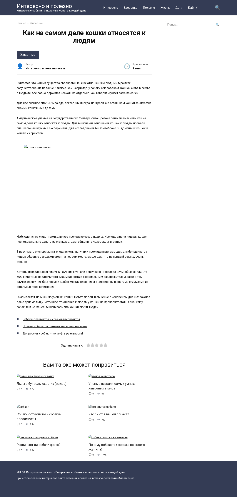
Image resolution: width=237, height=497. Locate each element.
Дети (178, 7)
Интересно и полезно (44, 6)
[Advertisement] (192, 59)
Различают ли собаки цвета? (38, 445)
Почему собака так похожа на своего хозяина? (55, 326)
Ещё (191, 7)
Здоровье (130, 7)
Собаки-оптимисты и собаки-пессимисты (51, 319)
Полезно (149, 7)
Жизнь (165, 7)
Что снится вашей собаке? (109, 414)
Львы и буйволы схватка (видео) (41, 384)
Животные (27, 54)
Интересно (110, 7)
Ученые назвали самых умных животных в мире (112, 386)
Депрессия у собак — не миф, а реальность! (53, 333)
